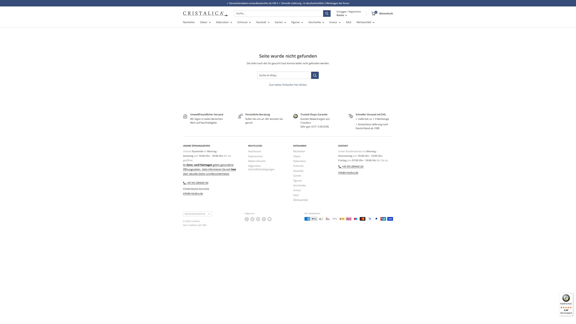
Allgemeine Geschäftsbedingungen (261, 167)
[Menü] (571, 294)
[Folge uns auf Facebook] (247, 219)
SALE (348, 22)
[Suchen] (327, 13)
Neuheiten (189, 22)
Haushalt (261, 22)
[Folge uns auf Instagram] (258, 219)
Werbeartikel (364, 22)
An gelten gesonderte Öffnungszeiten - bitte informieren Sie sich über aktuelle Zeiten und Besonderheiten (209, 169)
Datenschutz (255, 156)
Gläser (203, 22)
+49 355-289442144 (197, 182)
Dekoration (222, 22)
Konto (341, 15)
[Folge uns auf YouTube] (269, 219)
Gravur (333, 22)
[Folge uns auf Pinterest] (264, 219)
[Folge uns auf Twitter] (252, 219)
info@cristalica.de (193, 193)
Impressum (254, 151)
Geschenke (314, 22)
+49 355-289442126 (352, 166)
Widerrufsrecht (257, 161)
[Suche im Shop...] (315, 75)
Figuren (295, 22)
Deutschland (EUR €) (195, 213)
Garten (279, 22)
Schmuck (242, 22)
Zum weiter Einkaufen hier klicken (288, 84)
